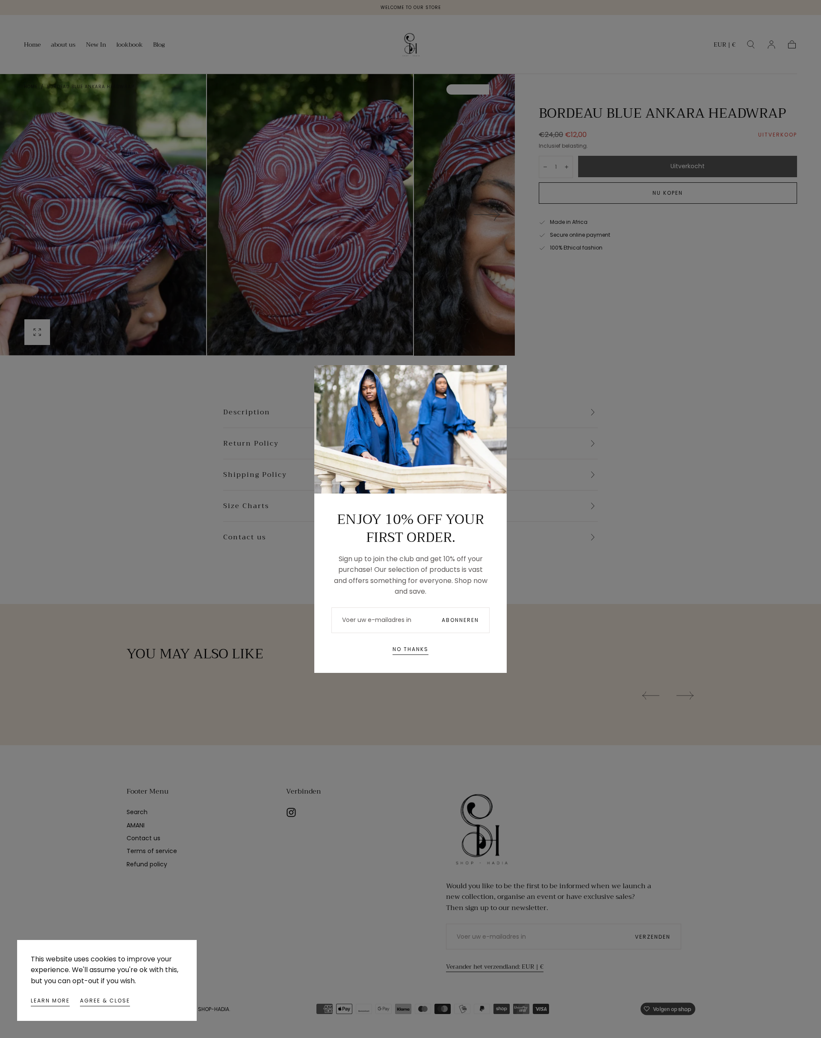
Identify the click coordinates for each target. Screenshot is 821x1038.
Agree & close (105, 1000)
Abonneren (460, 620)
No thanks (410, 649)
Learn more (50, 1000)
